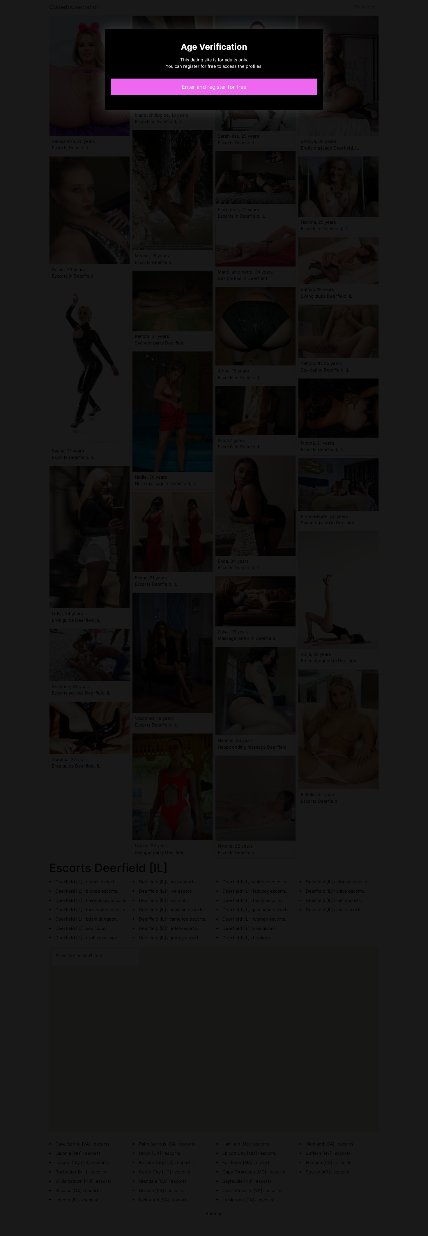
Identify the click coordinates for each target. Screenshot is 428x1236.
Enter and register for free (214, 87)
